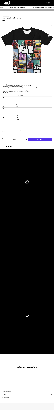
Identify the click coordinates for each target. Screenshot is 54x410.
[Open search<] (46, 2)
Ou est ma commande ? (6, 391)
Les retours (4, 394)
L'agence (4, 385)
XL (17, 130)
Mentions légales (5, 397)
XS (3, 130)
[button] (52, 79)
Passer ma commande (6, 388)
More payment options (39, 141)
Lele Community (6, 16)
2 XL (21, 130)
